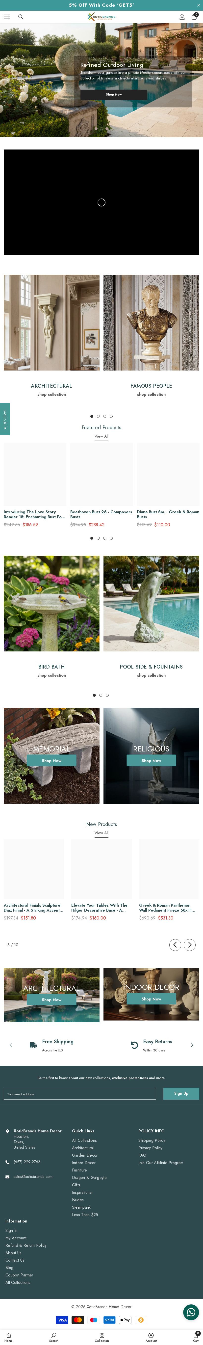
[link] (52, 323)
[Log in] (182, 17)
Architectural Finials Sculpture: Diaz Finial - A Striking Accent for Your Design (33, 908)
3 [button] (106, 128)
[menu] (7, 17)
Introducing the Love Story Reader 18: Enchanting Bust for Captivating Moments (33, 515)
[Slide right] (190, 945)
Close (199, 5)
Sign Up (181, 1093)
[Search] (21, 17)
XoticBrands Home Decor (109, 1307)
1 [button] (96, 128)
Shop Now (114, 94)
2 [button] (101, 128)
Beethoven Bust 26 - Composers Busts (101, 515)
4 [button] (111, 416)
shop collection (51, 394)
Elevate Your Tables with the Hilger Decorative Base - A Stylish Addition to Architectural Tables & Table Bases (99, 908)
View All (101, 436)
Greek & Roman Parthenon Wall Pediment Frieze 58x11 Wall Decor (165, 908)
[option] (101, 80)
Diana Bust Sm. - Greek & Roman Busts (168, 515)
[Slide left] (175, 945)
